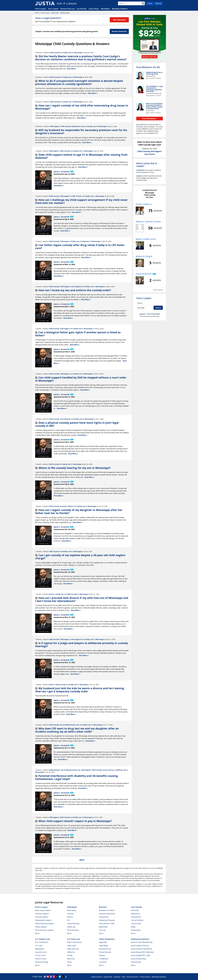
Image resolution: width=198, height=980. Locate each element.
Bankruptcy (71, 910)
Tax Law (102, 930)
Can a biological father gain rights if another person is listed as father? (78, 334)
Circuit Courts (40, 955)
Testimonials (136, 962)
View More (71, 69)
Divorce (52, 594)
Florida (69, 955)
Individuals (72, 907)
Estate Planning (73, 923)
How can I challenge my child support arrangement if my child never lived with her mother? (81, 201)
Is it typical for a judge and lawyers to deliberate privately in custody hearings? (81, 644)
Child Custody (55, 53)
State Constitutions (74, 942)
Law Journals (136, 923)
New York (71, 959)
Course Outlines (137, 920)
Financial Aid (135, 917)
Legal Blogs (103, 945)
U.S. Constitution (41, 942)
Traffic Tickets (76, 196)
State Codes (71, 945)
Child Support (55, 126)
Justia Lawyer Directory (140, 945)
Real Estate (103, 927)
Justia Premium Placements (141, 949)
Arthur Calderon (144, 204)
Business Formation (106, 910)
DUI (68, 920)
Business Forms (105, 949)
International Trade (106, 923)
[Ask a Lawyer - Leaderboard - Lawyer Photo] (140, 211)
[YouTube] (48, 976)
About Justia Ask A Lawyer (146, 164)
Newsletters (105, 9)
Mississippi (54, 13)
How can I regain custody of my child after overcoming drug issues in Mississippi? (81, 107)
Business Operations (107, 913)
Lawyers (139, 176)
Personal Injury (73, 930)
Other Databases (106, 939)
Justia (37, 13)
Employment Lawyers (43, 920)
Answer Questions (119, 31)
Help (123, 977)
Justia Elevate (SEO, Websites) (142, 952)
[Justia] (45, 3)
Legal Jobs (103, 942)
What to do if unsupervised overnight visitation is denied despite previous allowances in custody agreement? (79, 82)
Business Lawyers (42, 913)
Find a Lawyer (40, 9)
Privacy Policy (145, 977)
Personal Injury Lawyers (44, 930)
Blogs (133, 927)
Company (116, 977)
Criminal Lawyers (41, 917)
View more (158, 290)
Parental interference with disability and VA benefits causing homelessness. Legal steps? (76, 777)
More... (37, 933)
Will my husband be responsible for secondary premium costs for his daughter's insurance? (81, 131)
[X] (63, 976)
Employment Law (77, 126)
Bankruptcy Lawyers (43, 910)
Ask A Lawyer (45, 13)
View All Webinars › (149, 118)
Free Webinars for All (148, 67)
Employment (104, 917)
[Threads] (57, 976)
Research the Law (67, 9)
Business (103, 907)
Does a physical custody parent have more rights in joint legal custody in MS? (77, 424)
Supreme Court (41, 952)
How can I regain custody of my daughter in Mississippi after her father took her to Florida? (78, 511)
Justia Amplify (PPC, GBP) (140, 955)
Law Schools (81, 9)
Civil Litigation (76, 286)
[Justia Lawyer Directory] (66, 976)
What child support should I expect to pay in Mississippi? (75, 821)
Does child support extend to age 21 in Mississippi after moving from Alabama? (81, 156)
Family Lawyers (41, 927)
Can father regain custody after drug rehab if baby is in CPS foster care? (79, 246)
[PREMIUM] (43, 178)
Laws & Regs (93, 9)
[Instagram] (54, 976)
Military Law (121, 770)
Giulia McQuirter (144, 273)
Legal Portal (107, 977)
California (71, 952)
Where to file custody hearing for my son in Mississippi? (74, 468)
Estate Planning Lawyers (44, 923)
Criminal (70, 913)
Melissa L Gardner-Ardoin (148, 221)
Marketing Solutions (120, 9)
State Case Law (73, 949)
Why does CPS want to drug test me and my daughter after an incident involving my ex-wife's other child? (77, 730)
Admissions (135, 913)
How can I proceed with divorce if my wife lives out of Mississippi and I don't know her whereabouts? (81, 599)
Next (82, 860)
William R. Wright (144, 256)
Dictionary (135, 910)
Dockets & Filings (41, 962)
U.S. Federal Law (42, 939)
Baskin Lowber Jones (146, 239)
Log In (150, 3)
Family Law (67, 53)
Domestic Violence (67, 506)
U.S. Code (38, 945)
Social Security (108, 770)
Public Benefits (54, 770)
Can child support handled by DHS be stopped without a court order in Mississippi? (80, 379)
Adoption (85, 241)
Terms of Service (132, 977)
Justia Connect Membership (141, 942)
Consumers (140, 170)
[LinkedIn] (45, 976)
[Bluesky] (60, 976)
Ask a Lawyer (53, 9)
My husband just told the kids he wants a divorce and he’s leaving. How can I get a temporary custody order (80, 689)
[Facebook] (51, 976)
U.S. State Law (73, 939)
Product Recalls (105, 952)
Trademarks (103, 959)
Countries (103, 962)
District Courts (40, 959)
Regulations (39, 949)
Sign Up (158, 3)
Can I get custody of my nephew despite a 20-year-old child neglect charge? (80, 556)
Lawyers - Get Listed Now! (149, 314)
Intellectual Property (107, 920)
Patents (102, 955)
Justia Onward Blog (138, 959)
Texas (69, 962)
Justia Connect (96, 977)
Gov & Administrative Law (69, 725)
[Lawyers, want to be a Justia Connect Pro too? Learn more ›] (72, 171)
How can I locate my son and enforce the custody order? (74, 290)
